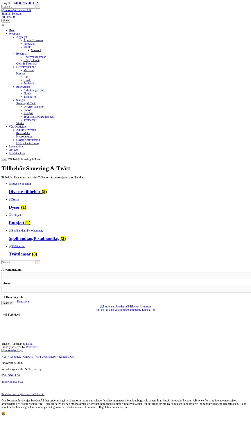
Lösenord (7, 283)
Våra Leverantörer (45, 356)
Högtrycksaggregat (35, 56)
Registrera (23, 301)
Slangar (20, 100)
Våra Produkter (18, 126)
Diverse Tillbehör (34, 106)
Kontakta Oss (17, 153)
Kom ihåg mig (14, 297)
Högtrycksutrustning (28, 139)
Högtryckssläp (32, 60)
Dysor (27, 110)
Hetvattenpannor (25, 66)
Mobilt (27, 46)
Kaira (29, 343)
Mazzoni (36, 50)
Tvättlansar (30, 119)
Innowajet (29, 43)
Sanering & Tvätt (26, 103)
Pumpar (20, 73)
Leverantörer (16, 146)
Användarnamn (11, 269)
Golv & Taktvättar (26, 63)
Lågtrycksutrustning (27, 143)
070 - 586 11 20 (10, 375)
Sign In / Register (11, 13)
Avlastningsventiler (35, 90)
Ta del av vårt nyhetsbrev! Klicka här (22, 394)
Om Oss (13, 149)
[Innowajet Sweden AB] (16, 10)
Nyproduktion (24, 136)
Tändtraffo (30, 96)
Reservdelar (23, 86)
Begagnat (21, 53)
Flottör (27, 93)
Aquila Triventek (33, 40)
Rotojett (28, 113)
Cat (26, 76)
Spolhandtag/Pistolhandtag (39, 116)
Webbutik (14, 33)
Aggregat (21, 37)
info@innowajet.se (12, 381)
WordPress (32, 347)
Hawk (27, 80)
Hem (12, 30)
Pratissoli (29, 83)
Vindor (20, 123)
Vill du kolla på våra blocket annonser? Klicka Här (125, 309)
